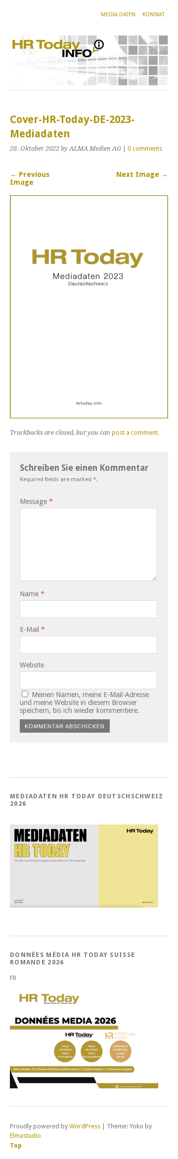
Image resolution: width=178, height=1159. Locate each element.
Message (36, 501)
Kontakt (153, 14)
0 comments (145, 148)
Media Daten (118, 14)
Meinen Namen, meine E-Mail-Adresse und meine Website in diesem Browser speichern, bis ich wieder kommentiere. (84, 702)
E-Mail (32, 629)
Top (16, 1145)
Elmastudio (25, 1135)
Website (32, 665)
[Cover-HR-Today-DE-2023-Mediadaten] (89, 415)
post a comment (135, 432)
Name (32, 594)
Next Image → (142, 174)
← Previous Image (29, 178)
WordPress (84, 1126)
